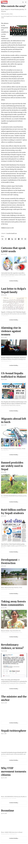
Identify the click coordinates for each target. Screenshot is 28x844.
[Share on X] (2, 239)
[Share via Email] (25, 239)
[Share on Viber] (22, 239)
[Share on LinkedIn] (12, 239)
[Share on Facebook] (5, 239)
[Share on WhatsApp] (15, 239)
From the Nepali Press (7, 14)
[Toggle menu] (25, 2)
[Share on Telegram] (18, 239)
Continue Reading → (14, 280)
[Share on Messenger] (9, 239)
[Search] (23, 2)
